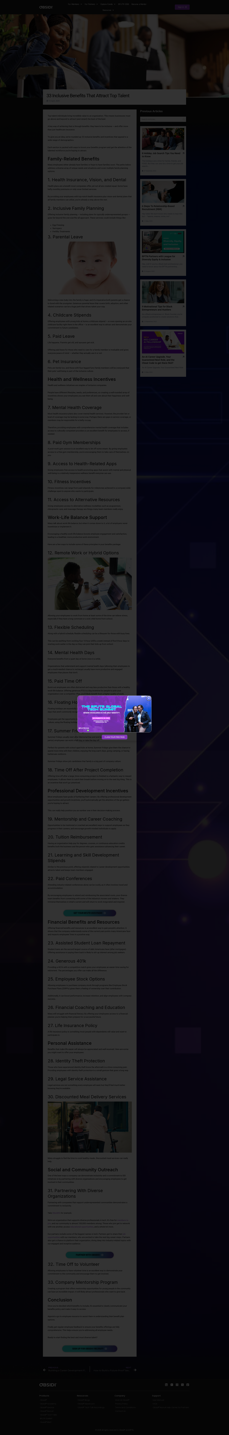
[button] (149, 698)
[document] (114, 717)
